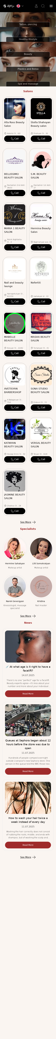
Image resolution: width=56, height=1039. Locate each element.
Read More (28, 694)
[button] (51, 6)
